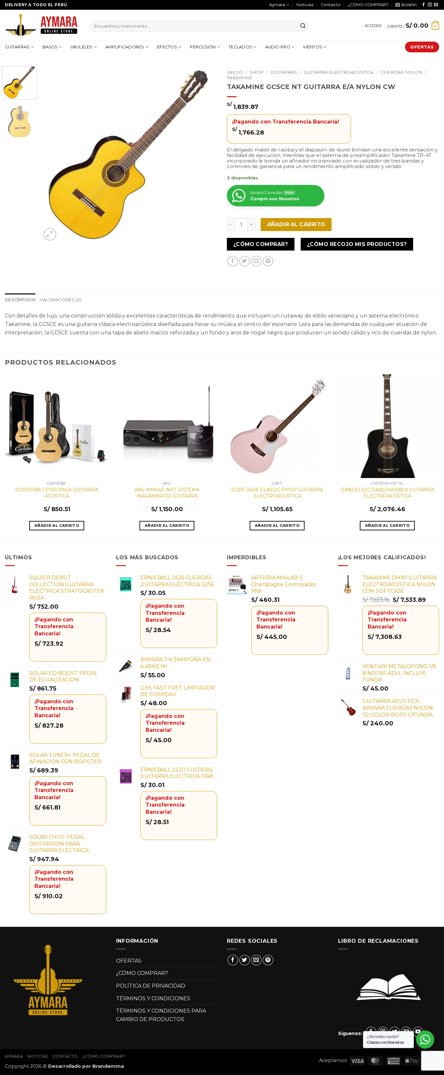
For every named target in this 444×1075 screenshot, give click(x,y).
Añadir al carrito (296, 224)
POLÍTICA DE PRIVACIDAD (150, 986)
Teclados (240, 47)
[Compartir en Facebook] (233, 261)
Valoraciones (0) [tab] (61, 299)
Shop (257, 72)
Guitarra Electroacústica (339, 72)
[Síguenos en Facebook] (423, 5)
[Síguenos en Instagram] (430, 5)
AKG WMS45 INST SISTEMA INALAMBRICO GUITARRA (167, 493)
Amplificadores (124, 47)
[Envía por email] (256, 261)
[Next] (205, 154)
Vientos (312, 47)
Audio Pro (277, 47)
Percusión (202, 47)
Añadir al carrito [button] (56, 525)
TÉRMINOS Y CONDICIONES (153, 998)
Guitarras (17, 47)
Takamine (239, 77)
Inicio (235, 72)
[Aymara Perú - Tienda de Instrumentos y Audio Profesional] (43, 25)
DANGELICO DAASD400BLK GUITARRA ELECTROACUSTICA (387, 493)
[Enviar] (302, 26)
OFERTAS (128, 961)
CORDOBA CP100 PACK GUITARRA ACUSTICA (56, 493)
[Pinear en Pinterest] (268, 261)
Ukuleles (82, 47)
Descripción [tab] (20, 299)
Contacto (331, 4)
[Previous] (53, 154)
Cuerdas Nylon (402, 72)
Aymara (277, 4)
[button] (406, 5)
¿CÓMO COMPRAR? (368, 4)
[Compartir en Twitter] (244, 261)
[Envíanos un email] (436, 5)
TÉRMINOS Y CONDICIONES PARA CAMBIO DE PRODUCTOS (161, 1015)
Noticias (304, 4)
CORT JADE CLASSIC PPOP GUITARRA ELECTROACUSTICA (277, 493)
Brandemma (108, 1066)
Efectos (167, 47)
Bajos (50, 47)
